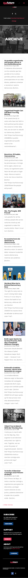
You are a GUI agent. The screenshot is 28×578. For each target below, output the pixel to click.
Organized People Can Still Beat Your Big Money (13, 112)
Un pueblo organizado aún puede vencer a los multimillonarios (13, 62)
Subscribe (8, 524)
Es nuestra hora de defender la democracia (12, 241)
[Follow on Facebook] (12, 14)
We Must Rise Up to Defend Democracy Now (12, 285)
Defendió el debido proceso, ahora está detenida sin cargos (12, 369)
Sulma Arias (9, 65)
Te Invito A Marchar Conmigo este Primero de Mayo (13, 473)
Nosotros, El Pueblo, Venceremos (12, 155)
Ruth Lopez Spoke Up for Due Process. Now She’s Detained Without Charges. (13, 341)
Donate (7, 539)
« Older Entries (8, 505)
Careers (14, 553)
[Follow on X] (15, 14)
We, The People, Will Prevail (12, 212)
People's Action (16, 548)
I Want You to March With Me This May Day (13, 427)
